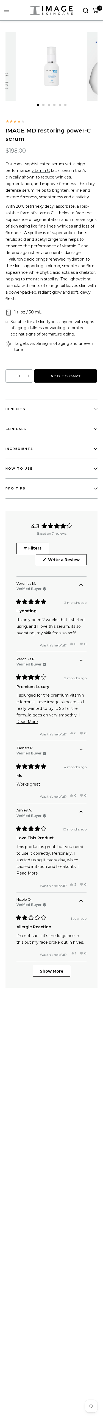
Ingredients (19, 449)
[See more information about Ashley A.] (81, 811)
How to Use (19, 468)
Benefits (15, 409)
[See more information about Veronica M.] (81, 585)
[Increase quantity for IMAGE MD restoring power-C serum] (28, 376)
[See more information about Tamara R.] (81, 749)
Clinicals (15, 429)
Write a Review (65, 561)
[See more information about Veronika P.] (81, 660)
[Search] (85, 10)
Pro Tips (15, 488)
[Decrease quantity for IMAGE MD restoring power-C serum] (10, 376)
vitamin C (41, 170)
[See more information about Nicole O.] (81, 900)
